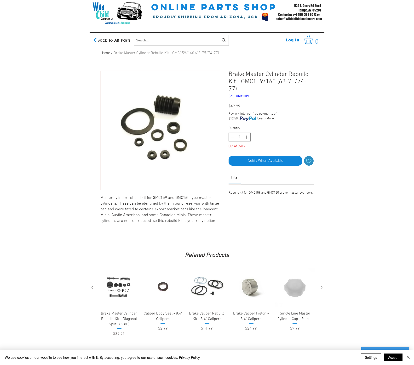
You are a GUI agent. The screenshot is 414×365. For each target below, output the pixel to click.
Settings (371, 357)
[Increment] (247, 137)
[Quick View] (119, 287)
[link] (234, 177)
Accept (393, 357)
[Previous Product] (92, 287)
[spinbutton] (239, 137)
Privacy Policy (189, 357)
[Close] (408, 357)
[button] (313, 39)
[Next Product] (321, 287)
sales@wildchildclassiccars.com (299, 19)
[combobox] (181, 40)
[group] (207, 314)
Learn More (265, 119)
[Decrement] (232, 137)
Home (105, 53)
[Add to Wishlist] (309, 161)
